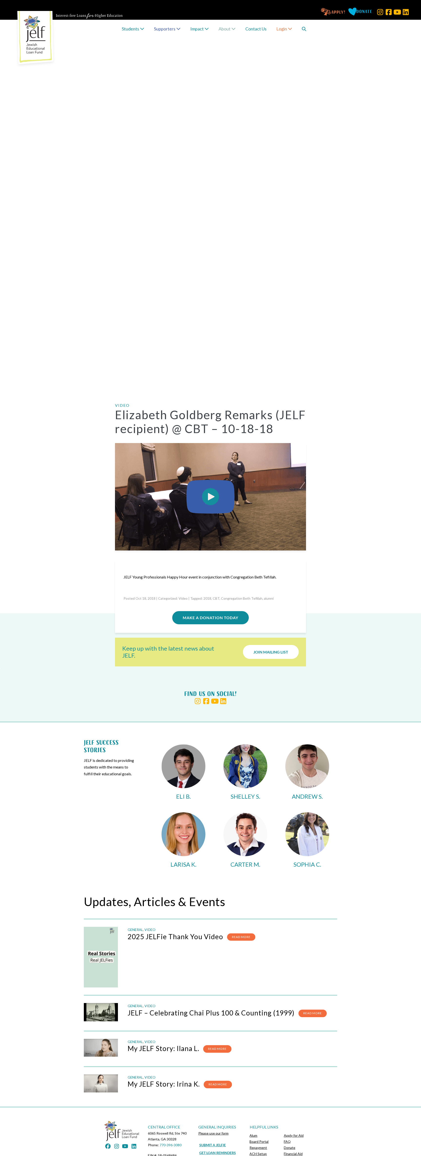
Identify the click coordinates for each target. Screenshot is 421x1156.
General (135, 930)
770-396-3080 (171, 1145)
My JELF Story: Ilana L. (163, 1048)
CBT (216, 598)
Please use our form (213, 1133)
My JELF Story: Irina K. (164, 1084)
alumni (269, 598)
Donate (289, 1148)
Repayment (258, 1148)
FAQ (287, 1141)
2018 (207, 598)
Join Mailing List (270, 652)
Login (282, 28)
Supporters (165, 28)
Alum (253, 1135)
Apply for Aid (294, 1135)
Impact (197, 28)
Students (131, 28)
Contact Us (256, 28)
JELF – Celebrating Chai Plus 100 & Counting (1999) (211, 1013)
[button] (380, 12)
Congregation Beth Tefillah (241, 598)
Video (183, 598)
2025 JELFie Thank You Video (175, 936)
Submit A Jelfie (212, 1145)
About (225, 28)
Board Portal (258, 1141)
